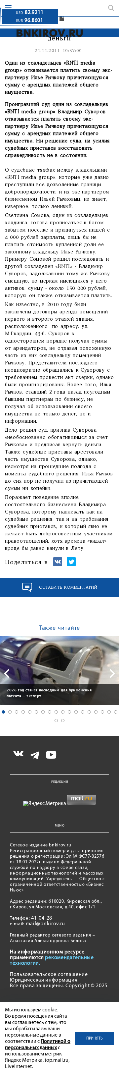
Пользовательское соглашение (49, 974)
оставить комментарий (68, 587)
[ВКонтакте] (57, 564)
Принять (94, 1039)
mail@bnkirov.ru (45, 924)
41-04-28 (41, 918)
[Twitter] (71, 564)
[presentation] (6, 673)
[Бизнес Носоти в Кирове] (41, 33)
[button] (3, 712)
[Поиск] (111, 8)
